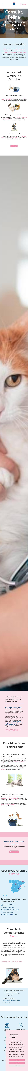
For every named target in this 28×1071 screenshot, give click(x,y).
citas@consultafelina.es (9, 905)
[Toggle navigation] (2, 4)
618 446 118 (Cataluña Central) (10, 914)
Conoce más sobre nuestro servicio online (11, 961)
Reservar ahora (14, 852)
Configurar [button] (17, 1066)
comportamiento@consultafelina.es (11, 1000)
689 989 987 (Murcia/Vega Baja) (11, 909)
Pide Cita (23, 4)
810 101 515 (7, 1002)
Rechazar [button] (17, 1063)
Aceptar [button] (17, 1060)
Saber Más (14, 146)
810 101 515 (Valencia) (8, 907)
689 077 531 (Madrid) (8, 912)
